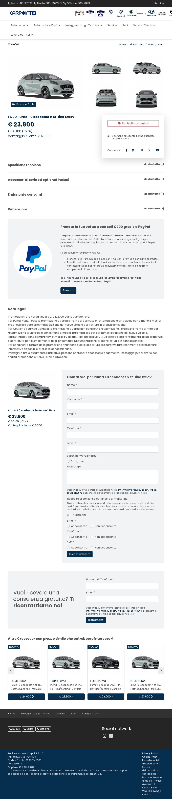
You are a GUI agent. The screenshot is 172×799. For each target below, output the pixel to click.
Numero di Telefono (100, 579)
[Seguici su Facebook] (110, 736)
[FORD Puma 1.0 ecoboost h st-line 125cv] (106, 67)
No (82, 461)
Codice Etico (149, 787)
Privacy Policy (150, 753)
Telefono (74, 428)
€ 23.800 (65, 696)
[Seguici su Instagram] (104, 736)
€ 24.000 (25, 696)
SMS (70, 542)
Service (61, 713)
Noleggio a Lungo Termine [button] (82, 25)
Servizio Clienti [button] (142, 25)
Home (122, 44)
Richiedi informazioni (134, 123)
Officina (44, 729)
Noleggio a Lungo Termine (35, 713)
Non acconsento (105, 526)
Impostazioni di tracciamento (150, 762)
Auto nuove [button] (18, 25)
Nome (72, 385)
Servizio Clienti (90, 713)
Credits (146, 794)
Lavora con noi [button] (20, 35)
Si (72, 461)
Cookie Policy (150, 756)
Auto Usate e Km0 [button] (45, 25)
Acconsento (79, 526)
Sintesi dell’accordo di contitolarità (150, 771)
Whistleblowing (150, 791)
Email (71, 414)
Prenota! (68, 290)
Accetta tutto (79, 514)
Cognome (74, 399)
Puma (161, 44)
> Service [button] (158, 3)
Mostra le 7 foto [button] (25, 104)
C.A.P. (71, 443)
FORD (151, 44)
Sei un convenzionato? (81, 456)
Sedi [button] (125, 25)
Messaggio (74, 466)
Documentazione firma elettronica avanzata (152, 781)
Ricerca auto (137, 44)
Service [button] (112, 25)
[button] (86, 165)
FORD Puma (18, 681)
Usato (29, 729)
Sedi (73, 713)
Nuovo (16, 729)
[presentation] (11, 670)
